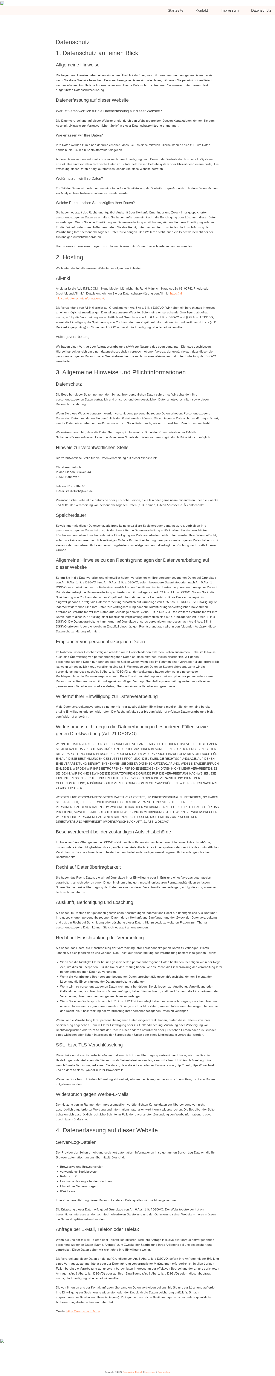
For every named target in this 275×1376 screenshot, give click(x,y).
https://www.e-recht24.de (83, 1311)
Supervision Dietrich (132, 1372)
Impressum (149, 1372)
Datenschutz (164, 1372)
